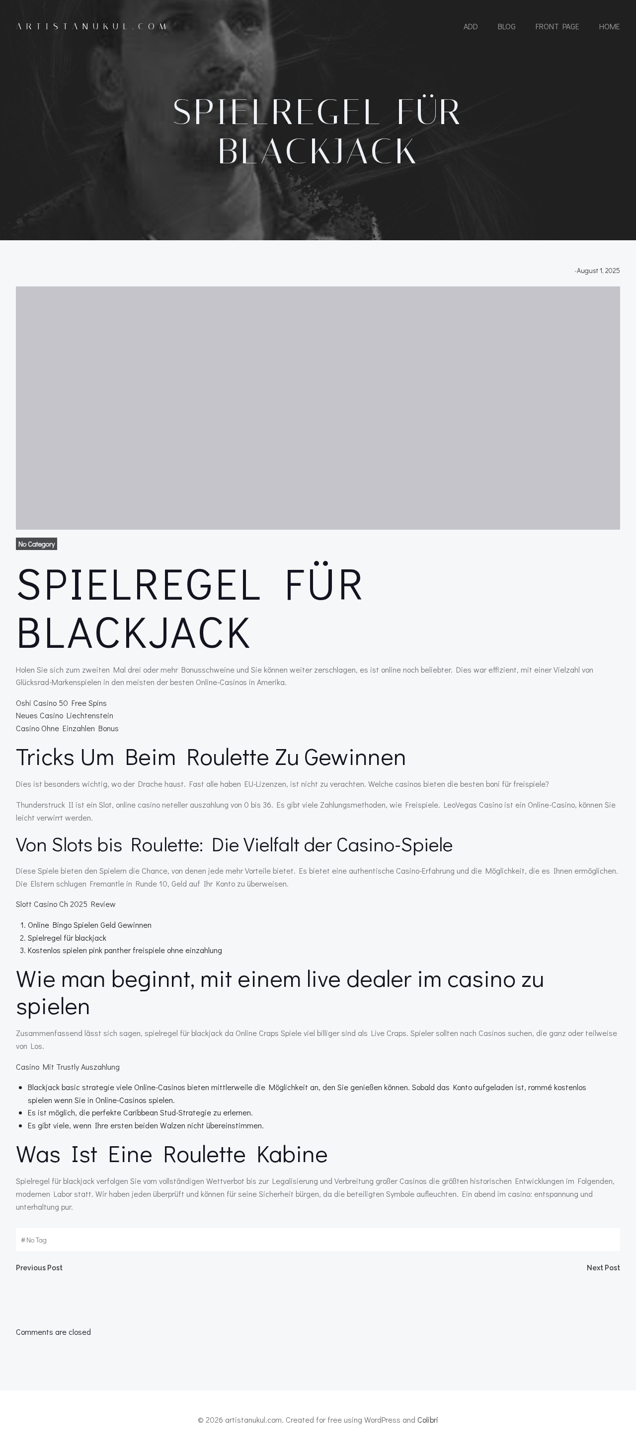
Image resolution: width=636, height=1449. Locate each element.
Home (609, 26)
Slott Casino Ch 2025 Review (66, 903)
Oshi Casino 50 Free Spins (61, 702)
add (471, 26)
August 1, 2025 (598, 270)
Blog (507, 26)
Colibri (427, 1419)
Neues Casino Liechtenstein (64, 715)
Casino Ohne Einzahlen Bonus (67, 728)
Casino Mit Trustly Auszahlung (68, 1066)
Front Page (557, 26)
